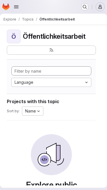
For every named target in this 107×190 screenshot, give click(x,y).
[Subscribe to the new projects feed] (51, 50)
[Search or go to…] (84, 6)
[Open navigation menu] (16, 6)
